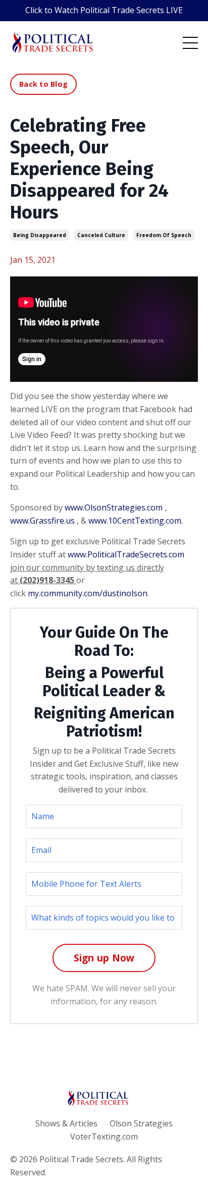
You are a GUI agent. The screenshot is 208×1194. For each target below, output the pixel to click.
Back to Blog (43, 84)
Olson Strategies (141, 1123)
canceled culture (101, 235)
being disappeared (39, 235)
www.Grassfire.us (42, 520)
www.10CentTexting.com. (135, 520)
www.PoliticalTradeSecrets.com (126, 554)
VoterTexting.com (104, 1136)
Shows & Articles (66, 1123)
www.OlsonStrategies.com (114, 507)
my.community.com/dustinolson (87, 593)
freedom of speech (163, 235)
